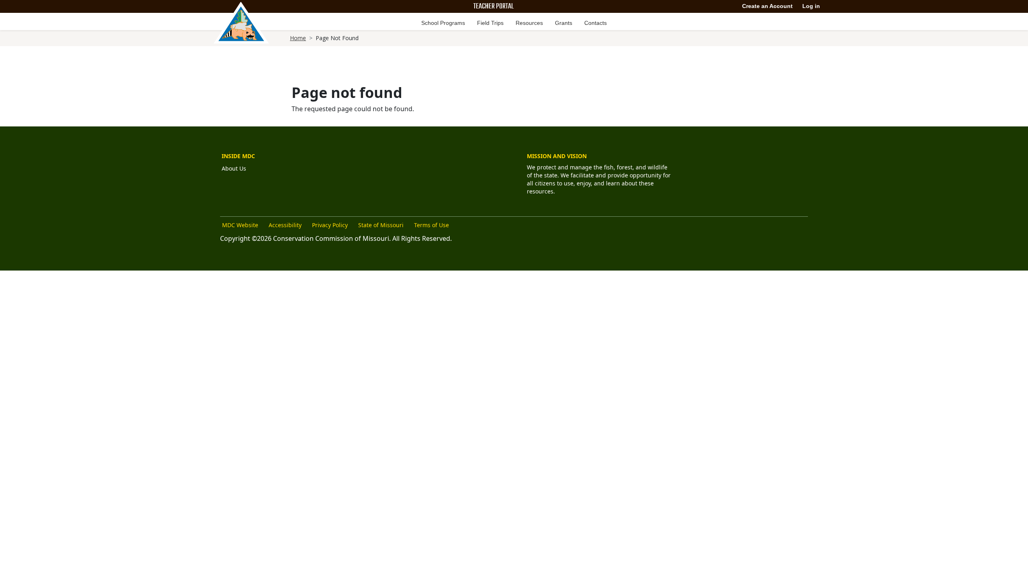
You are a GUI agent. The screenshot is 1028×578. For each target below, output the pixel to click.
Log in (811, 6)
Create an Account (767, 6)
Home (298, 38)
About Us (234, 168)
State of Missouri (381, 225)
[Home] (241, 23)
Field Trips (490, 23)
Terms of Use (431, 225)
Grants (563, 23)
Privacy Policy (330, 225)
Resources (529, 23)
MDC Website (240, 225)
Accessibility (285, 225)
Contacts (595, 23)
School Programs (443, 23)
